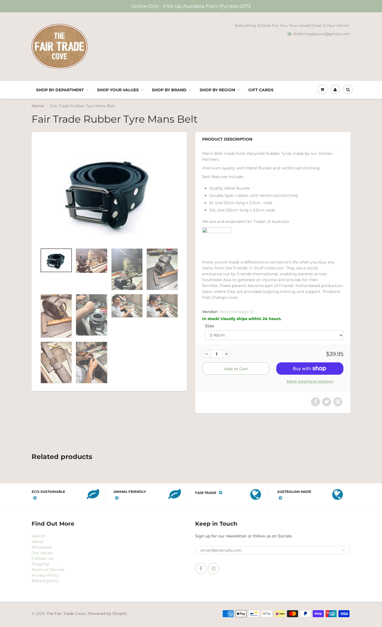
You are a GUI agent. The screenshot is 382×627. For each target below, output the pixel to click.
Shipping (40, 564)
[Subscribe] (343, 550)
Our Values (42, 552)
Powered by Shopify (107, 613)
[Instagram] (213, 568)
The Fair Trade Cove (65, 613)
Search (38, 536)
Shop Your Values (118, 89)
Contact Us (42, 558)
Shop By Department (60, 89)
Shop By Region (217, 89)
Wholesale (42, 547)
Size (209, 325)
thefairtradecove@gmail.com (321, 33)
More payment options (310, 381)
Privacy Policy (45, 575)
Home (38, 105)
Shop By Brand (169, 89)
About (38, 541)
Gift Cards (260, 89)
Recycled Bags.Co (236, 311)
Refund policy (45, 580)
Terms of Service (48, 569)
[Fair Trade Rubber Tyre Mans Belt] (109, 191)
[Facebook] (200, 568)
